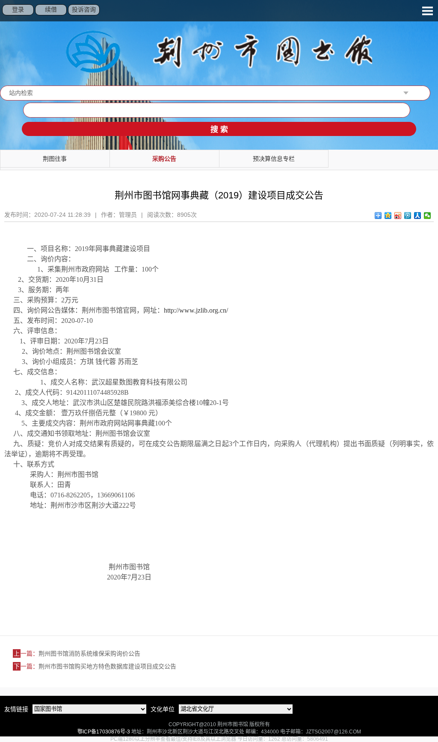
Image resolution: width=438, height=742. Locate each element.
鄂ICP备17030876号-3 (103, 732)
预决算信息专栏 (274, 158)
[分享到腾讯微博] (407, 215)
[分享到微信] (427, 215)
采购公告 (164, 158)
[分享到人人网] (417, 215)
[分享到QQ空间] (388, 215)
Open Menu (427, 10)
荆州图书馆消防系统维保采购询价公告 (89, 653)
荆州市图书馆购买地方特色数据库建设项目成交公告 (107, 666)
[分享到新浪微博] (398, 215)
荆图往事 (55, 158)
